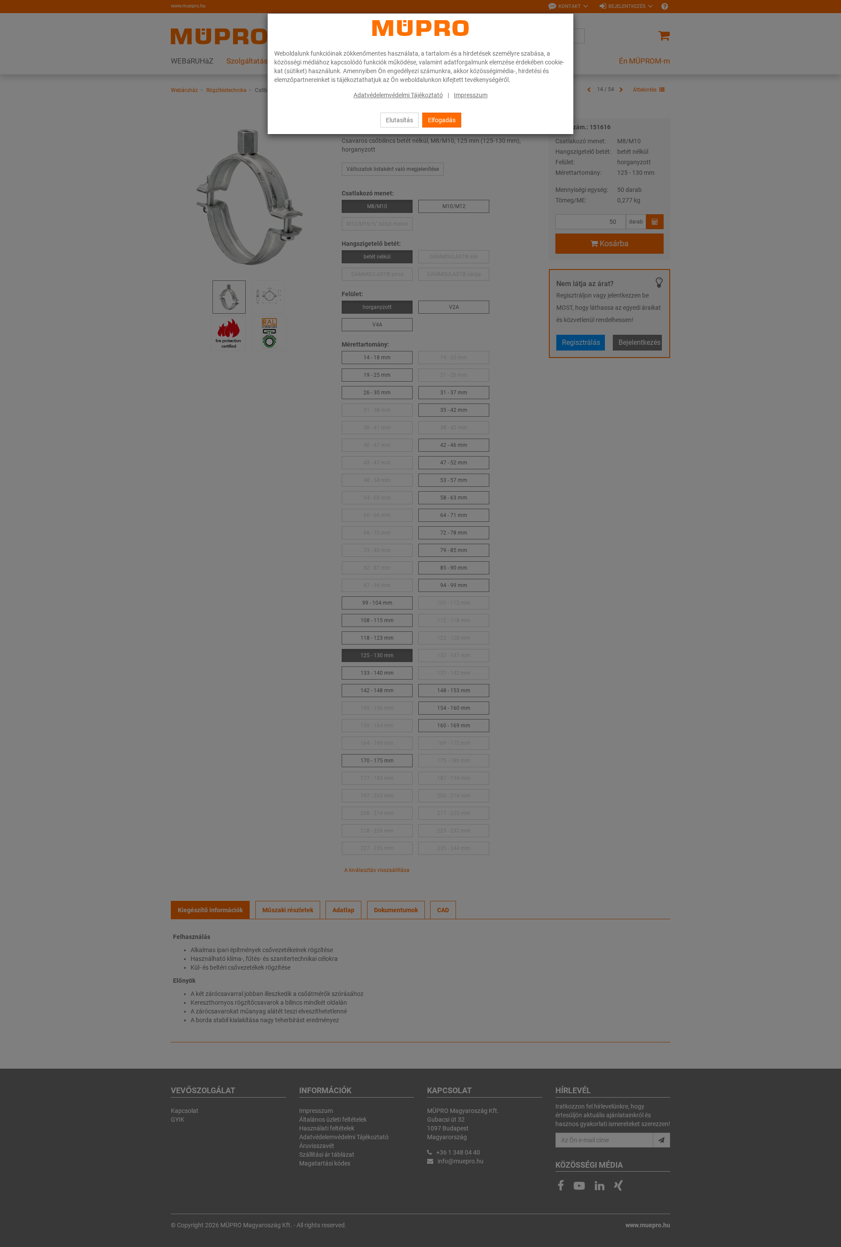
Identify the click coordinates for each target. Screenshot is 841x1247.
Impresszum (471, 95)
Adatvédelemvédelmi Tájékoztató (398, 95)
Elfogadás (442, 120)
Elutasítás (399, 120)
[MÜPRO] (420, 28)
